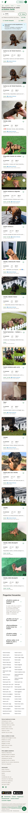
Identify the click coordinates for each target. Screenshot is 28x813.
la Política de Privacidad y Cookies (14, 807)
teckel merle (18, 667)
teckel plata (17, 659)
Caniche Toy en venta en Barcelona (10, 762)
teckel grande (18, 686)
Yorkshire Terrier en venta (8, 725)
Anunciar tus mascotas (7, 778)
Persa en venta (5, 747)
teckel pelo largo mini (7, 671)
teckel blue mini (7, 657)
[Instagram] (5, 787)
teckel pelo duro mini (8, 684)
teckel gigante (18, 691)
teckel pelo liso (18, 682)
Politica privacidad (6, 771)
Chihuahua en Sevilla (7, 758)
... (15, 5)
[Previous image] (4, 180)
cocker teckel (18, 699)
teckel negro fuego (19, 657)
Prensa (3, 775)
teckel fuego (18, 701)
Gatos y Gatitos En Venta (8, 736)
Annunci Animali (15, 798)
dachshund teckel (7, 711)
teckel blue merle (19, 703)
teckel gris (17, 684)
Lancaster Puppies (6, 800)
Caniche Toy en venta (7, 732)
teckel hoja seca (7, 662)
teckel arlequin (6, 674)
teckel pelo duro (7, 691)
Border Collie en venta (7, 728)
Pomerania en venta (6, 726)
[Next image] (24, 180)
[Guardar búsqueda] (24, 809)
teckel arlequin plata (20, 689)
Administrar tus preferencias (17, 808)
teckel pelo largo (7, 703)
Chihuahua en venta (6, 721)
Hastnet (14, 796)
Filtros (23, 14)
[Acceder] (25, 2)
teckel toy (5, 677)
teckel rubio (6, 689)
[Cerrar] (25, 25)
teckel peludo (6, 659)
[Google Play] (6, 792)
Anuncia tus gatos (6, 782)
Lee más (23, 17)
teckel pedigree (6, 708)
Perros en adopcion (6, 764)
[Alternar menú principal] (2, 2)
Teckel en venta (5, 730)
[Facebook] (3, 787)
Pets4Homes (7, 796)
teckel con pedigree (8, 694)
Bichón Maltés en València (8, 756)
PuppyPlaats (20, 796)
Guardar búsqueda (9, 20)
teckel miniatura (7, 664)
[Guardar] (23, 51)
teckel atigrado (18, 664)
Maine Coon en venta (7, 745)
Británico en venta (6, 739)
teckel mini (5, 701)
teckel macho (6, 655)
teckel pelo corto (19, 655)
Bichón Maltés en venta (7, 723)
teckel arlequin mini (8, 686)
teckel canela (6, 699)
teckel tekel (18, 706)
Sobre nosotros (5, 769)
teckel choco (18, 713)
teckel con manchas (8, 706)
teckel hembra (6, 652)
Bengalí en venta (6, 743)
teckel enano (18, 696)
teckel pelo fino (7, 682)
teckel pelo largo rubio (7, 668)
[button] (14, 180)
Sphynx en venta (6, 741)
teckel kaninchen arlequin (19, 675)
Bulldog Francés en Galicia (8, 760)
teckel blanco (18, 711)
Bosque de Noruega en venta (9, 737)
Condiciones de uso (6, 777)
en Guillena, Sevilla (8, 9)
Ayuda (3, 773)
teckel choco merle (19, 708)
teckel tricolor (6, 713)
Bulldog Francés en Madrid (8, 754)
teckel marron (18, 652)
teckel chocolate (7, 696)
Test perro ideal (5, 784)
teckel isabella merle (20, 672)
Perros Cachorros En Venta (8, 719)
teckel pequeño (18, 669)
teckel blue (17, 694)
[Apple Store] (18, 792)
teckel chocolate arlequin (19, 679)
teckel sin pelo (6, 679)
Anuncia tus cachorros (7, 780)
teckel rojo (17, 662)
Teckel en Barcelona (7, 752)
